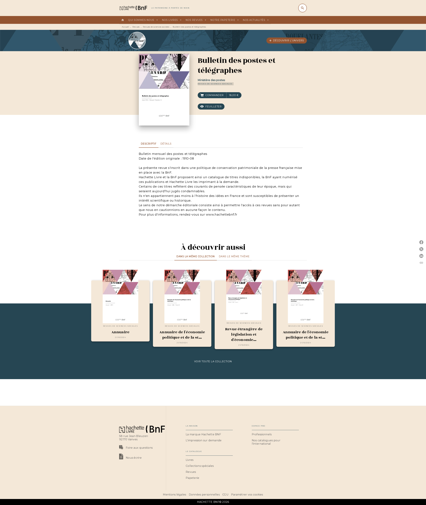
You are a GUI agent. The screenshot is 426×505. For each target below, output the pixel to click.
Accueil (125, 27)
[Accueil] (133, 8)
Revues (136, 27)
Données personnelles (204, 494)
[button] (286, 41)
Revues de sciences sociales (156, 27)
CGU (225, 494)
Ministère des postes (211, 80)
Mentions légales (174, 494)
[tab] (122, 20)
